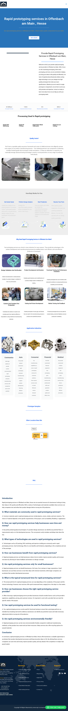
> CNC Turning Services (23, 673)
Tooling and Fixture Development (34, 303)
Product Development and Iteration (34, 270)
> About (38, 669)
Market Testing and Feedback (56, 303)
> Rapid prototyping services (24, 681)
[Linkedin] (62, 673)
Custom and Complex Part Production (11, 304)
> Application (39, 677)
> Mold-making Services (24, 689)
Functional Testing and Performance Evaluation (57, 270)
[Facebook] (59, 673)
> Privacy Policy (40, 681)
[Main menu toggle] (66, 4)
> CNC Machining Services (24, 669)
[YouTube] (65, 673)
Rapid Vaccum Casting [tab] (57, 125)
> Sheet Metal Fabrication (24, 685)
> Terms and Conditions (41, 685)
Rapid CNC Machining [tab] (6, 125)
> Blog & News (39, 673)
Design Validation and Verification (11, 270)
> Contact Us (39, 689)
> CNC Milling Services (23, 677)
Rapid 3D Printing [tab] (21, 125)
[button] (55, 707)
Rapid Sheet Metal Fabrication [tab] (38, 125)
